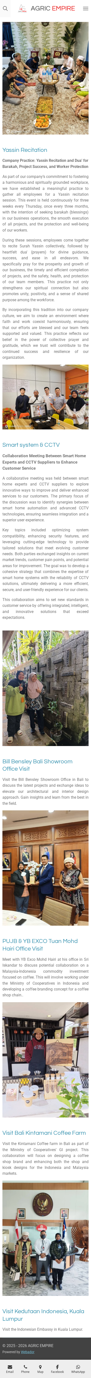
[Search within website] (5, 8)
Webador (27, 1352)
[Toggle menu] (85, 8)
